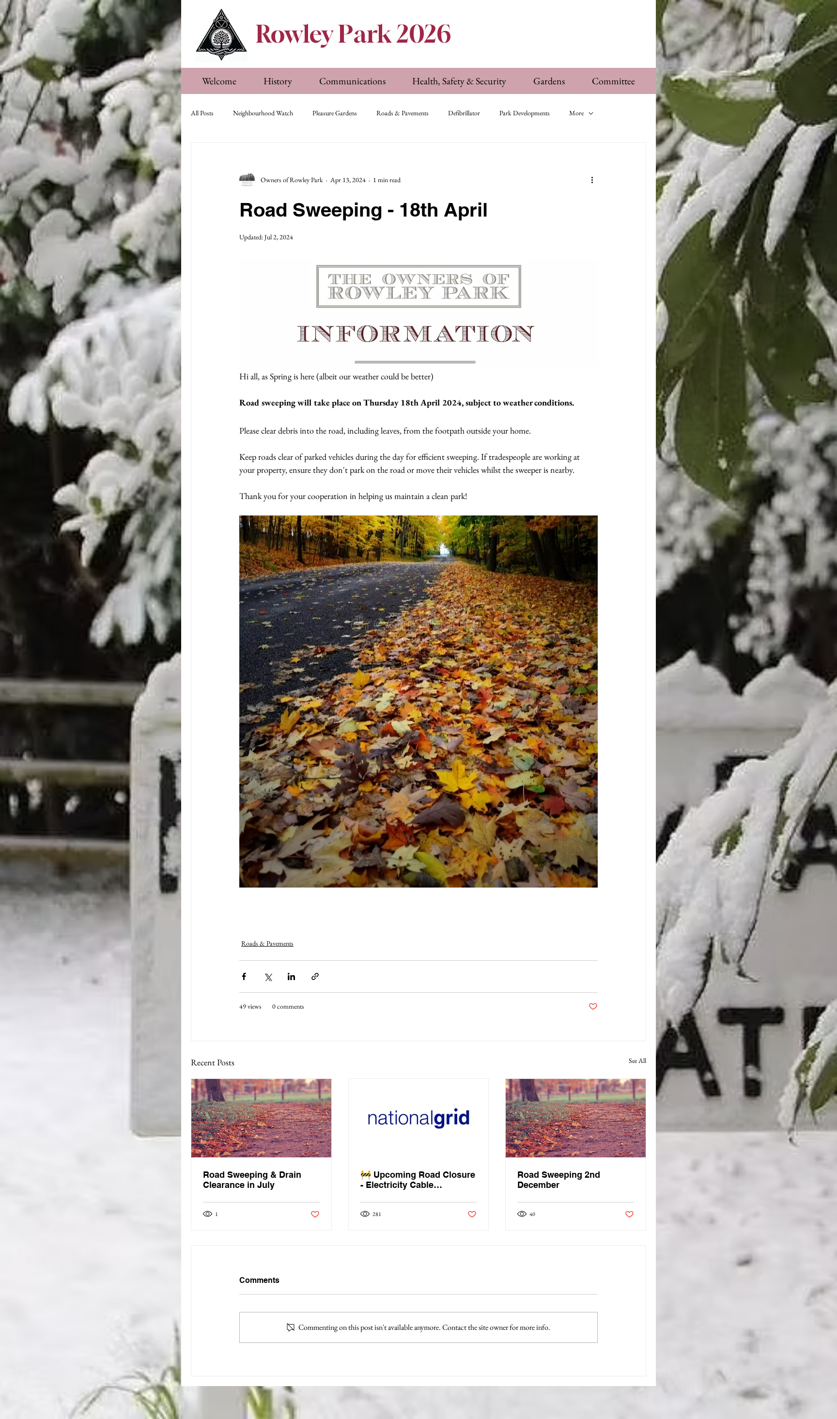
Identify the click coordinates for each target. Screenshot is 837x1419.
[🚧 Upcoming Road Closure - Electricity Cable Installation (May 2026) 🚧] (419, 1118)
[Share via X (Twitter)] (267, 976)
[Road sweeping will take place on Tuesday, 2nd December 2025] (261, 1118)
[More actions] (592, 180)
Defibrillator (464, 113)
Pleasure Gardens (334, 113)
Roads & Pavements (402, 113)
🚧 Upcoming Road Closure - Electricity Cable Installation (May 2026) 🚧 (417, 1180)
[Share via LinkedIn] (291, 976)
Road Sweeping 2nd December (558, 1180)
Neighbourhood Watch (263, 113)
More (576, 113)
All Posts (202, 113)
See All (637, 1060)
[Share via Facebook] (243, 976)
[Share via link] (315, 976)
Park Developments (524, 113)
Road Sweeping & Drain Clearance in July (252, 1180)
